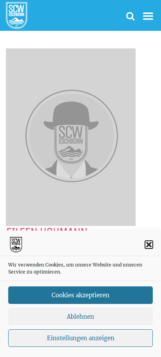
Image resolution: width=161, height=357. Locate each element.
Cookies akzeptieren (80, 295)
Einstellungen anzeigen (80, 338)
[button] (149, 245)
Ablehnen (80, 316)
